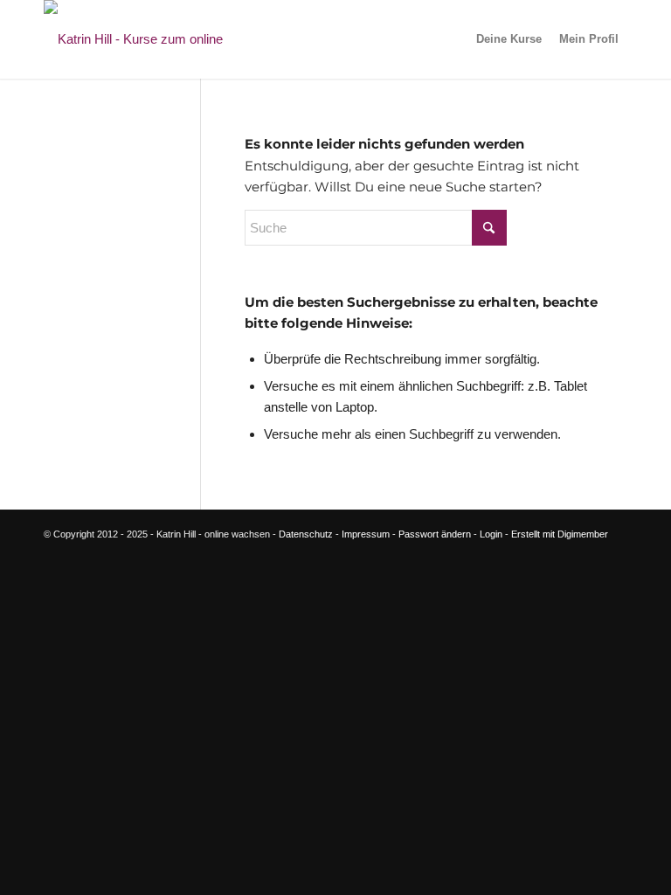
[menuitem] (508, 39)
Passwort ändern (434, 534)
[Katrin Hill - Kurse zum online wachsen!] (162, 39)
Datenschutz (306, 534)
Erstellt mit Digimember (559, 534)
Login (491, 534)
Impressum (366, 534)
